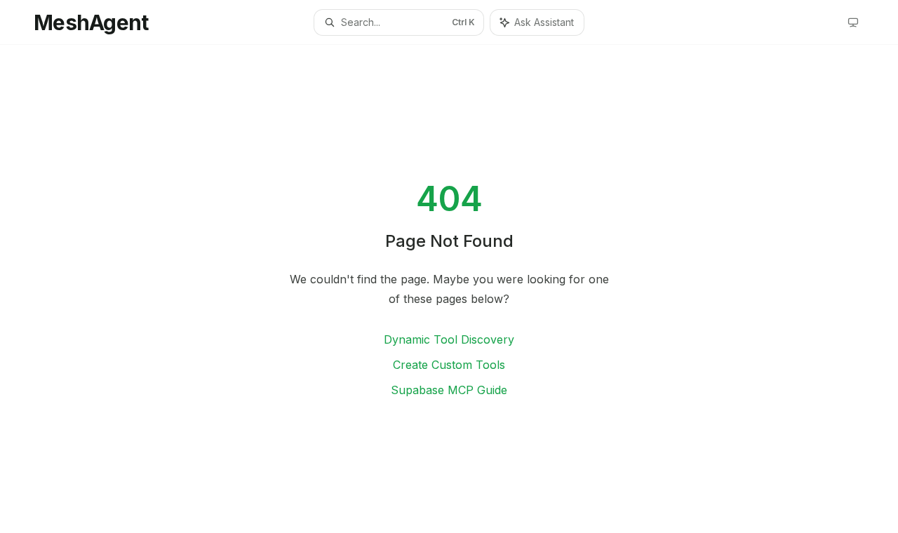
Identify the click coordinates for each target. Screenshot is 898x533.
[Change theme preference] (853, 22)
